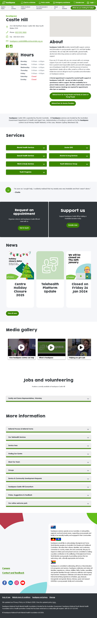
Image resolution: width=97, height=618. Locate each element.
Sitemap (52, 597)
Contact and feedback (13, 573)
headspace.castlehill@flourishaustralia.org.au (26, 41)
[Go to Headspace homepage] (8, 2)
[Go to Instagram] (16, 583)
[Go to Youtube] (22, 583)
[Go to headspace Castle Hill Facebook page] (7, 46)
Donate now (80, 2)
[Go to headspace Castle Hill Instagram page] (11, 46)
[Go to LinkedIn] (10, 583)
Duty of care (6, 597)
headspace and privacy (40, 597)
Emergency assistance (63, 2)
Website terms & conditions (21, 597)
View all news (12, 313)
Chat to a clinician (29, 2)
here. (54, 602)
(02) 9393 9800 (20, 32)
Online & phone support (25, 7)
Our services (13, 7)
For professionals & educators (41, 7)
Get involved (64, 7)
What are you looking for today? (83, 8)
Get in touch (24, 228)
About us (56, 7)
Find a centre (45, 2)
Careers (6, 568)
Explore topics (3, 7)
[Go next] (88, 279)
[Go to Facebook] (4, 583)
